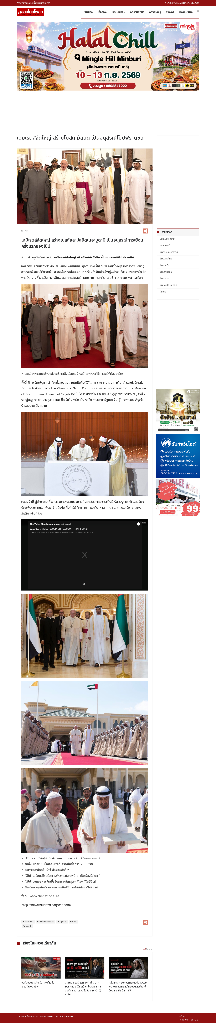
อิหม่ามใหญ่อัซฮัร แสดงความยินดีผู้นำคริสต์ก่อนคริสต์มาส (61, 887)
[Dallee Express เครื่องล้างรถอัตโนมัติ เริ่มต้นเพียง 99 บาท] (178, 497)
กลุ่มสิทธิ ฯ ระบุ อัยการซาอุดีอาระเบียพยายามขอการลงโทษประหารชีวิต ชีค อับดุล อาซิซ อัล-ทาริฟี (84, 987)
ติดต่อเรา (195, 1019)
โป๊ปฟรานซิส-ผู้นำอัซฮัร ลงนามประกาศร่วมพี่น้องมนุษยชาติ (64, 858)
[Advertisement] (108, 111)
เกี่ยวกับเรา (184, 1019)
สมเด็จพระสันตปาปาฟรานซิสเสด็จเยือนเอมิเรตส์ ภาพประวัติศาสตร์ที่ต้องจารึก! (74, 373)
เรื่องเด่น (102, 12)
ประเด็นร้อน (118, 12)
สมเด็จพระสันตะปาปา (46, 921)
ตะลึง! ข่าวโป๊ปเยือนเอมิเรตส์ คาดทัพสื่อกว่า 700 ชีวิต (59, 864)
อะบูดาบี (28, 926)
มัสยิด (74, 921)
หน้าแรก (88, 12)
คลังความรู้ (155, 12)
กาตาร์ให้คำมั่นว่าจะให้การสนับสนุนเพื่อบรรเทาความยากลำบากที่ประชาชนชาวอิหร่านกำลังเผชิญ (128, 987)
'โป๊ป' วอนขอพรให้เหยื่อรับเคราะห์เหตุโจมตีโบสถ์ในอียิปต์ (60, 881)
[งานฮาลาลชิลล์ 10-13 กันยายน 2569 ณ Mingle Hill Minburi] (108, 56)
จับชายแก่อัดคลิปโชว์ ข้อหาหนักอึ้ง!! (47, 869)
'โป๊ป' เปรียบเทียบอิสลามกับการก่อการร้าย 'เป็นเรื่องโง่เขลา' (62, 875)
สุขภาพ (170, 12)
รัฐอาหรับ (63, 921)
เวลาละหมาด (186, 12)
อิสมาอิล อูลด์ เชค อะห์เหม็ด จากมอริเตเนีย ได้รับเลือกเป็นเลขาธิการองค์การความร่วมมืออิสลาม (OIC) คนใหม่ (39, 989)
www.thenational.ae (44, 896)
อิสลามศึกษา (137, 12)
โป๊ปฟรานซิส (29, 921)
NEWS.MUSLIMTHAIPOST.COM (182, 3)
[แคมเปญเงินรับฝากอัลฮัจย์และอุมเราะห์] (178, 411)
